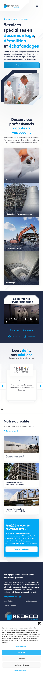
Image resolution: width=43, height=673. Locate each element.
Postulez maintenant (21, 549)
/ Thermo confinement (24, 214)
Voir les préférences (21, 665)
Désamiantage (11, 180)
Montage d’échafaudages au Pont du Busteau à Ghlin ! (15, 510)
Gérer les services (21, 646)
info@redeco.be (10, 596)
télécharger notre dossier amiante (24, 592)
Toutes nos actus (10, 431)
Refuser (22, 659)
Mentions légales (31, 601)
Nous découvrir (21, 65)
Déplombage (10, 283)
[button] (39, 623)
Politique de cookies (20, 670)
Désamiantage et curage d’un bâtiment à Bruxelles (15, 483)
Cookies (6, 605)
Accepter (21, 652)
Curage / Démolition (13, 248)
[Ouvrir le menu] (37, 6)
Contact (14, 605)
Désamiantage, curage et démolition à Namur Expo (15, 457)
